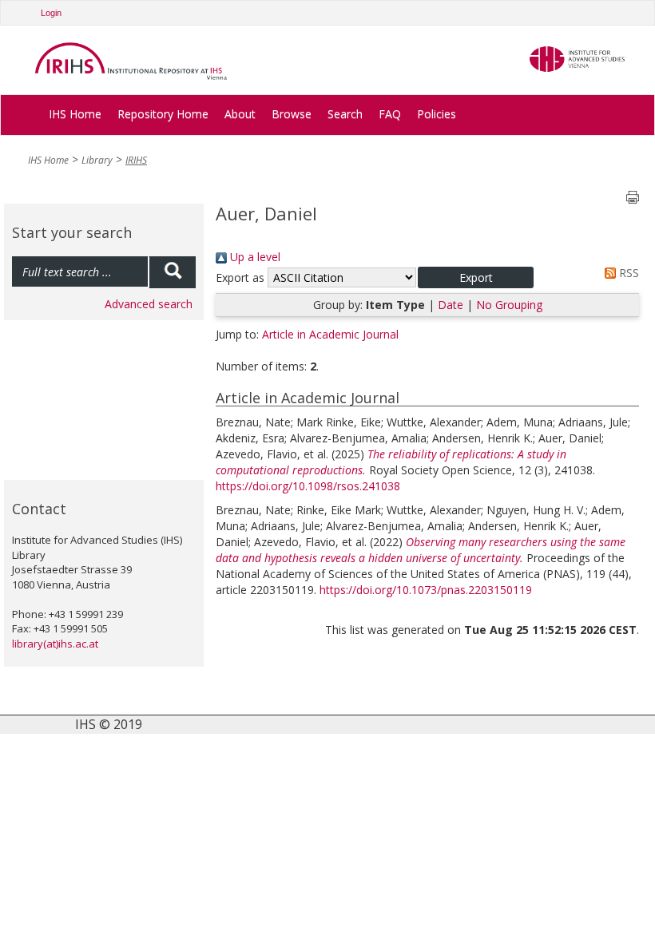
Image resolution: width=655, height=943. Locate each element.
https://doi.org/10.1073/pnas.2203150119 (426, 589)
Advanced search (149, 303)
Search (345, 113)
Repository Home (162, 113)
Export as (240, 277)
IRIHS (136, 160)
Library (97, 160)
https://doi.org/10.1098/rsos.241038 (308, 485)
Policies (436, 113)
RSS (627, 272)
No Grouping (509, 304)
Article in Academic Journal (330, 334)
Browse (292, 113)
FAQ (390, 113)
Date (450, 304)
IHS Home (75, 113)
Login (51, 13)
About (240, 113)
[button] (476, 277)
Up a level (253, 256)
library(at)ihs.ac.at (55, 643)
